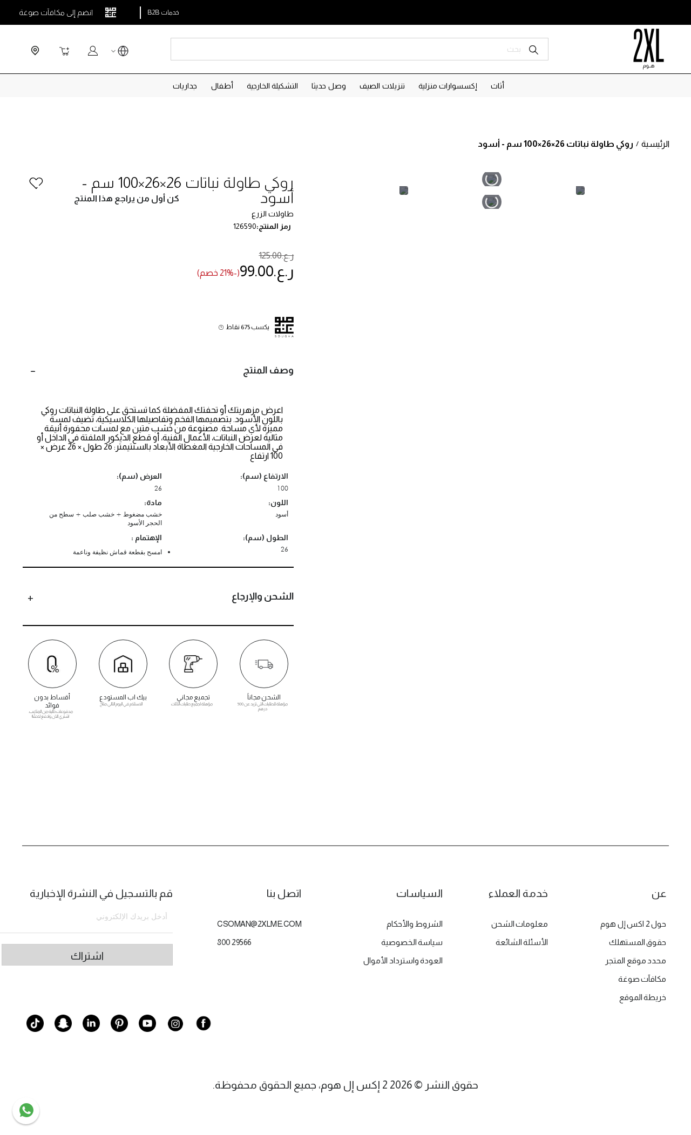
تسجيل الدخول (93, 51)
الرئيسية (655, 143)
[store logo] (648, 49)
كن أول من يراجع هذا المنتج (126, 198)
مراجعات (664, 731)
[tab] (158, 370)
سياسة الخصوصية (412, 942)
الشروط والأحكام (415, 923)
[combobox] (359, 49)
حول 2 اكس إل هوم (633, 923)
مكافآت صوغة (642, 978)
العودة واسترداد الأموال (403, 960)
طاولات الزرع (273, 213)
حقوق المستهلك (638, 942)
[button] (123, 52)
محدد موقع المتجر (635, 960)
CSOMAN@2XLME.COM (259, 923)
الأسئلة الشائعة (522, 942)
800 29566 (234, 942)
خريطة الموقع (643, 997)
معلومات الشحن (519, 923)
